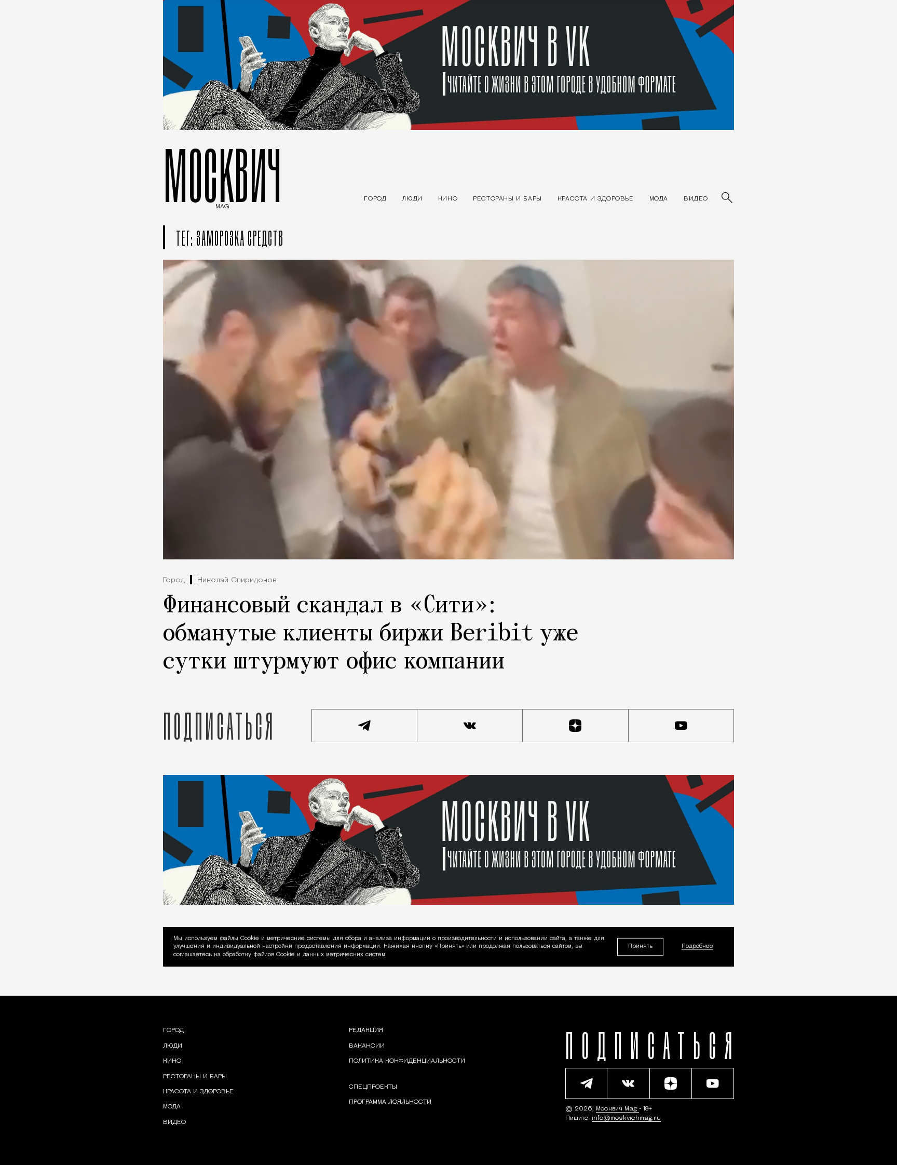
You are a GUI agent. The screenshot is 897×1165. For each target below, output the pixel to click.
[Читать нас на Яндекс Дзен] (576, 725)
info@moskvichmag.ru (626, 1118)
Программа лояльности (390, 1102)
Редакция (366, 1030)
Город (174, 580)
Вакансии (367, 1046)
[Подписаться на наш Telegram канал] (364, 725)
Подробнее (697, 947)
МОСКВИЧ (222, 175)
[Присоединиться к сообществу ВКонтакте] (470, 725)
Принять (640, 946)
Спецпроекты (373, 1087)
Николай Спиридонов (237, 580)
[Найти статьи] (728, 198)
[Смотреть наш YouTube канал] (682, 725)
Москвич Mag (617, 1109)
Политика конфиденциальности (407, 1061)
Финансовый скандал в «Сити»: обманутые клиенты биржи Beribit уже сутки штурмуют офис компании (370, 634)
